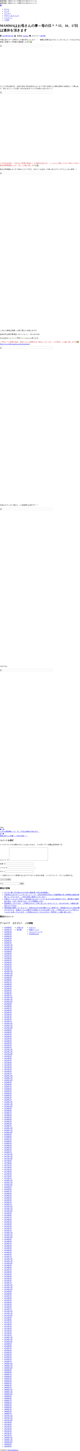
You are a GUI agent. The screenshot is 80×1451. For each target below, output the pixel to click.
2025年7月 (8, 956)
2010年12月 (8, 1337)
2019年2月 (8, 1124)
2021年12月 (8, 1049)
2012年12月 (8, 1285)
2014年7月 (8, 1243)
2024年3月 (8, 991)
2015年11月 (8, 1209)
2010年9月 (8, 1344)
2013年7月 (8, 1270)
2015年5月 (8, 1222)
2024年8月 (8, 980)
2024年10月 (8, 975)
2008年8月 (8, 1398)
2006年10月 (8, 1442)
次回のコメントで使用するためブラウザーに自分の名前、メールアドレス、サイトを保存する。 (38, 875)
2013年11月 (8, 1261)
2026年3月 (8, 938)
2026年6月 (8, 932)
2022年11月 (8, 1025)
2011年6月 (8, 1324)
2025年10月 (8, 949)
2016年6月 (8, 1193)
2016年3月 (8, 1200)
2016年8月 (8, 1189)
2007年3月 (8, 1431)
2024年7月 (8, 982)
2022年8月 (8, 1032)
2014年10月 (8, 1237)
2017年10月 (8, 1158)
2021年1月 (8, 1073)
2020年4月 (8, 1093)
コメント (4, 860)
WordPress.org (34, 934)
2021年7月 (8, 1060)
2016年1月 (8, 1204)
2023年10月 (8, 1001)
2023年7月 (8, 1008)
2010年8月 (8, 1346)
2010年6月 (8, 1350)
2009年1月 (8, 1387)
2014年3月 (8, 1252)
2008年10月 (8, 1394)
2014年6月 (8, 1246)
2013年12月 (8, 1259)
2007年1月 (8, 1435)
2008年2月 (8, 1411)
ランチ (6, 11)
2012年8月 (8, 1294)
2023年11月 (8, 999)
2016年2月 (8, 1202)
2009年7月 (8, 1374)
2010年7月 (8, 1348)
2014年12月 (8, 1233)
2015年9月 (8, 1213)
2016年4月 (8, 1198)
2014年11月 (8, 1235)
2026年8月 (8, 927)
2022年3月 (8, 1043)
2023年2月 (8, 1019)
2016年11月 (8, 1182)
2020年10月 (8, 1080)
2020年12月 (8, 1076)
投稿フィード (34, 930)
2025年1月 (8, 969)
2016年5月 (8, 1195)
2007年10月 (8, 1420)
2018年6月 (8, 1141)
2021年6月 (8, 1063)
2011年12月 (8, 1311)
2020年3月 (8, 1095)
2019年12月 (8, 1102)
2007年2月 (8, 1433)
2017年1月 (8, 1178)
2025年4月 (8, 962)
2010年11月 (8, 1339)
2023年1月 (8, 1021)
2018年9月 (8, 1134)
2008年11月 (8, 1392)
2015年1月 (8, 1230)
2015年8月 (8, 1215)
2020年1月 (8, 1100)
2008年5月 (8, 1405)
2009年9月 (8, 1370)
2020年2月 (8, 1097)
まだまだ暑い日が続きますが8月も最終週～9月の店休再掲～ (26, 892)
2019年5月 (8, 1117)
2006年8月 (8, 1446)
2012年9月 (8, 1291)
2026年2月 (8, 940)
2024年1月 (8, 995)
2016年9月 (8, 1187)
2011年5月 (8, 1326)
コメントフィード (35, 932)
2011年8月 (8, 1320)
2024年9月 (8, 978)
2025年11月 (8, 947)
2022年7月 (8, 1034)
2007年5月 (8, 1427)
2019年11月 (8, 1104)
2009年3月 (8, 1383)
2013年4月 (8, 1276)
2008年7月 (8, 1400)
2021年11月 (8, 1052)
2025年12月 (8, 945)
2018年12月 (8, 1128)
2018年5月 (8, 1143)
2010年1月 (8, 1361)
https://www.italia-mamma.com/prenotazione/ (15, 344)
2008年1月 (8, 1413)
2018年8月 (8, 1137)
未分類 (42, 36)
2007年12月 (8, 1416)
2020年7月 (8, 1086)
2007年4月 (8, 1429)
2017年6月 (8, 1167)
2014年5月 (8, 1248)
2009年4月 (8, 1381)
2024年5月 (8, 986)
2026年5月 (8, 934)
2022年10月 (8, 1028)
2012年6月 (8, 1298)
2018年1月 (8, 1152)
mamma (25, 36)
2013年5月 (8, 1274)
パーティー (8, 18)
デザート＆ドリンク (11, 16)
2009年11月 (8, 1366)
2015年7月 (8, 1217)
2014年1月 (8, 1257)
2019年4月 (8, 1119)
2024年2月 (8, 993)
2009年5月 (8, 1379)
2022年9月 (8, 1030)
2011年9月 (8, 1318)
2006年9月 (8, 1444)
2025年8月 (8, 954)
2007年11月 (8, 1418)
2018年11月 (8, 1130)
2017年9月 (8, 1161)
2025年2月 (8, 967)
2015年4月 (8, 1224)
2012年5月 (8, 1300)
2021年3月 (8, 1069)
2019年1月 (8, 1126)
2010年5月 (8, 1352)
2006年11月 (8, 1440)
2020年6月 (8, 1089)
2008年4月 (8, 1407)
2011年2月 (8, 1333)
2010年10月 (8, 1342)
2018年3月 (8, 1148)
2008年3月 (8, 1409)
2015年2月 (8, 1228)
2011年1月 (8, 1335)
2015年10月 (8, 1211)
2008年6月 (8, 1403)
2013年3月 (8, 1278)
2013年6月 (8, 1272)
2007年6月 (8, 1424)
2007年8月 (8, 1422)
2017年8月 (8, 1163)
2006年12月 (8, 1437)
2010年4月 (8, 1355)
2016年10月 (8, 1185)
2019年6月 (8, 1115)
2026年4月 (8, 936)
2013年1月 (8, 1283)
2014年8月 (8, 1241)
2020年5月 (8, 1091)
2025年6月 (8, 958)
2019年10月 (8, 1106)
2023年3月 (8, 1017)
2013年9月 (8, 1265)
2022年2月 (8, 1045)
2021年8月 (8, 1058)
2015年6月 (8, 1219)
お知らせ (20, 927)
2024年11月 (8, 973)
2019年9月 (8, 1108)
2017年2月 (8, 1176)
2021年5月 (8, 1065)
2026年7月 (8, 930)
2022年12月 (8, 1023)
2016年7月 (8, 1191)
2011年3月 (8, 1331)
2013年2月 (8, 1280)
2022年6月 (8, 1036)
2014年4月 (8, 1250)
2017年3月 (8, 1174)
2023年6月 (8, 1010)
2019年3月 (8, 1121)
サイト (2, 871)
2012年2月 (8, 1307)
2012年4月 (8, 1302)
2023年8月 (8, 1006)
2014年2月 (8, 1254)
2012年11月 (8, 1287)
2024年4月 (8, 988)
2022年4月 (8, 1041)
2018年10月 (8, 1132)
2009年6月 (8, 1376)
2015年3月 (8, 1226)
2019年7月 (8, 1113)
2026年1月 (8, 943)
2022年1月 (8, 1047)
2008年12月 (8, 1389)
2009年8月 (8, 1372)
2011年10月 (8, 1315)
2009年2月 (8, 1385)
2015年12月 (8, 1206)
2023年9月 (8, 1004)
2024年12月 (8, 971)
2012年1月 (8, 1309)
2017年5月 (8, 1169)
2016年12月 (8, 1180)
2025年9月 (8, 951)
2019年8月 (8, 1110)
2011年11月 (8, 1313)
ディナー (7, 13)
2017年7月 (8, 1165)
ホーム (6, 9)
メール (3, 867)
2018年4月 (8, 1145)
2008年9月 (8, 1396)
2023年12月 (8, 997)
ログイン (32, 927)
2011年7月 (8, 1322)
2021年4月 (8, 1067)
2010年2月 (8, 1359)
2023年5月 (8, 1012)
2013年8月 (8, 1267)
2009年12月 (8, 1363)
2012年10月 (8, 1289)
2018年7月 (8, 1139)
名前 (2, 864)
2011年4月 (8, 1328)
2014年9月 (8, 1239)
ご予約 (6, 20)
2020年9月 (8, 1082)
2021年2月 (8, 1071)
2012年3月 (8, 1304)
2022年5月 (8, 1039)
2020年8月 (8, 1084)
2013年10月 (8, 1263)
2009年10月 (8, 1368)
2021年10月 (8, 1054)
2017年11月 (8, 1156)
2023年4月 (8, 1015)
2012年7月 (8, 1296)
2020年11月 (8, 1078)
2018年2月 (8, 1150)
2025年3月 (8, 964)
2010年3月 (8, 1357)
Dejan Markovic (13, 1450)
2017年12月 (8, 1154)
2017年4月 (8, 1172)
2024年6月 (8, 984)
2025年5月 (8, 960)
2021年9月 (8, 1056)
